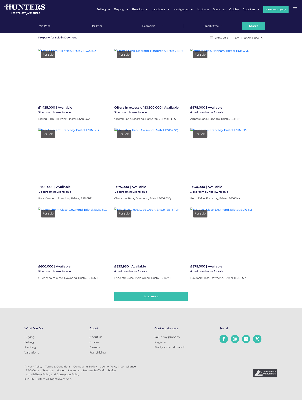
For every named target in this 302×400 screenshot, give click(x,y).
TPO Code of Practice (39, 370)
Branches (219, 9)
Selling (101, 9)
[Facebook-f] (224, 339)
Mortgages (181, 9)
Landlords (159, 9)
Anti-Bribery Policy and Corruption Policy (52, 374)
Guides (234, 9)
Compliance (128, 366)
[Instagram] (235, 339)
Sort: (236, 38)
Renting (138, 9)
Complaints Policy (85, 366)
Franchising (97, 352)
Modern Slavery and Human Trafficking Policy (86, 370)
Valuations (31, 352)
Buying (119, 9)
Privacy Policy (33, 366)
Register (160, 342)
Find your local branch (169, 347)
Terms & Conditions (57, 366)
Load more (151, 296)
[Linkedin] (246, 339)
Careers (94, 347)
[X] (257, 339)
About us (249, 9)
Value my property (167, 337)
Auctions (203, 9)
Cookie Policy (108, 366)
